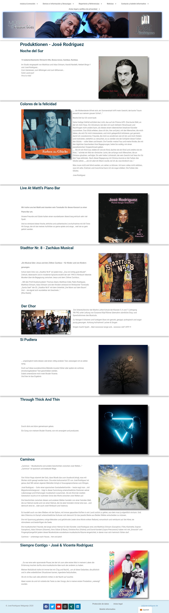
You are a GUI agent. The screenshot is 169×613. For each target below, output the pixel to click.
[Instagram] (65, 606)
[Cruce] (71, 606)
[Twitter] (52, 606)
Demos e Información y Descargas (57, 4)
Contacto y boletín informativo (133, 4)
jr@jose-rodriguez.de (149, 606)
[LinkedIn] (78, 606)
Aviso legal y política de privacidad (83, 9)
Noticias (110, 4)
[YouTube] (59, 606)
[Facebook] (46, 606)
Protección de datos (100, 604)
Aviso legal (118, 604)
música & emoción (27, 4)
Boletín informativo (107, 609)
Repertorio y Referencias (89, 4)
